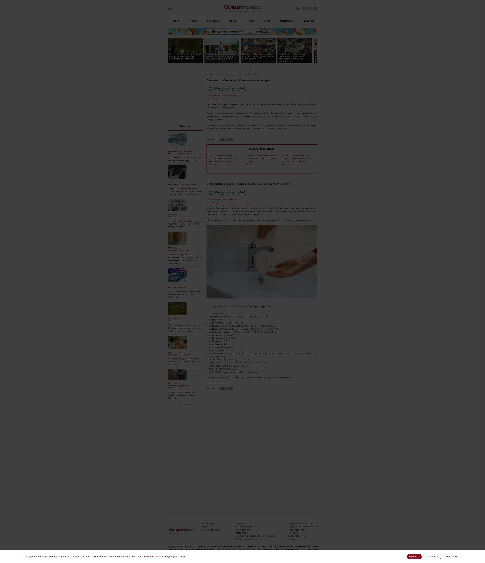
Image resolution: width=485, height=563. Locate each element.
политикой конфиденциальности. (167, 556)
